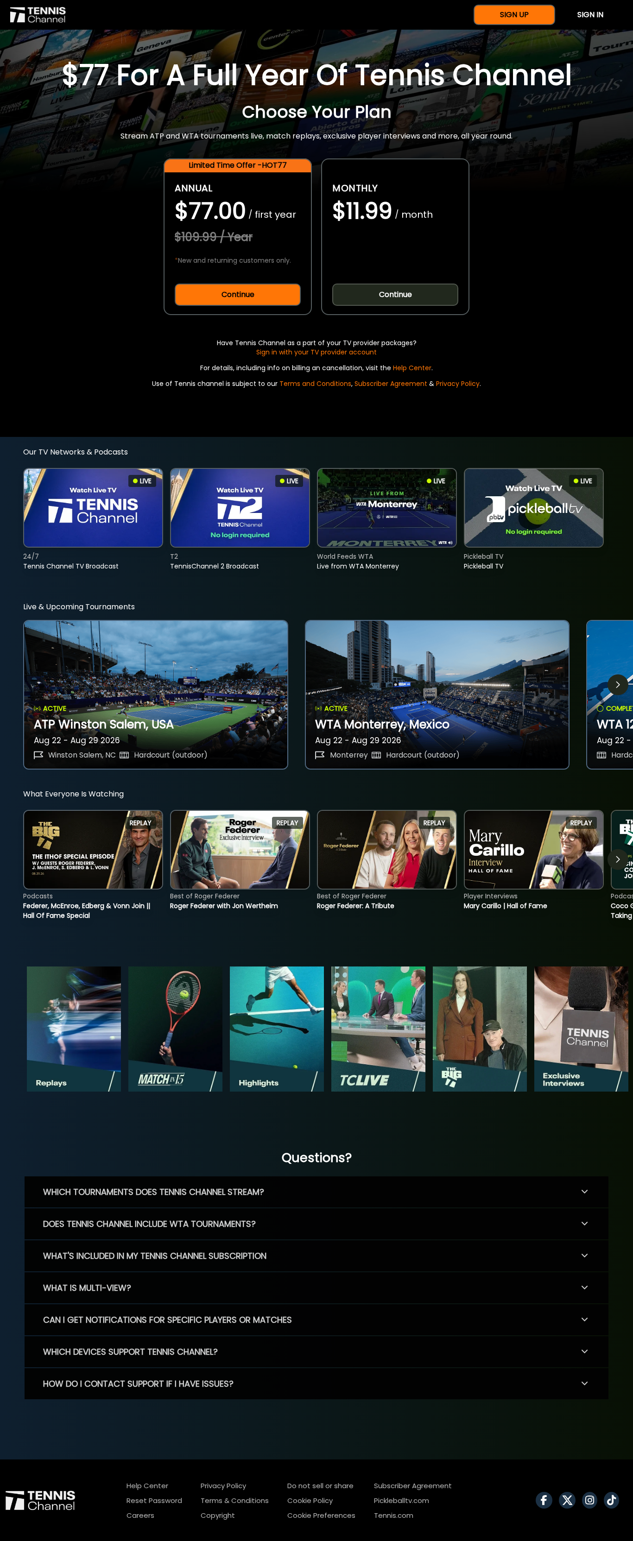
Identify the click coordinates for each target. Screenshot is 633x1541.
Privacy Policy (458, 383)
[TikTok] (614, 1500)
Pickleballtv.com (401, 1500)
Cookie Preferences (321, 1515)
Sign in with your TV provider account (316, 352)
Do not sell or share (320, 1485)
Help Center (412, 368)
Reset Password (154, 1500)
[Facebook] (546, 1500)
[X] (569, 1500)
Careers (140, 1515)
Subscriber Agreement (390, 383)
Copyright (218, 1515)
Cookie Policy (310, 1500)
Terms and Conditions (315, 383)
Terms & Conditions (235, 1500)
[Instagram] (592, 1500)
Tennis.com (393, 1515)
